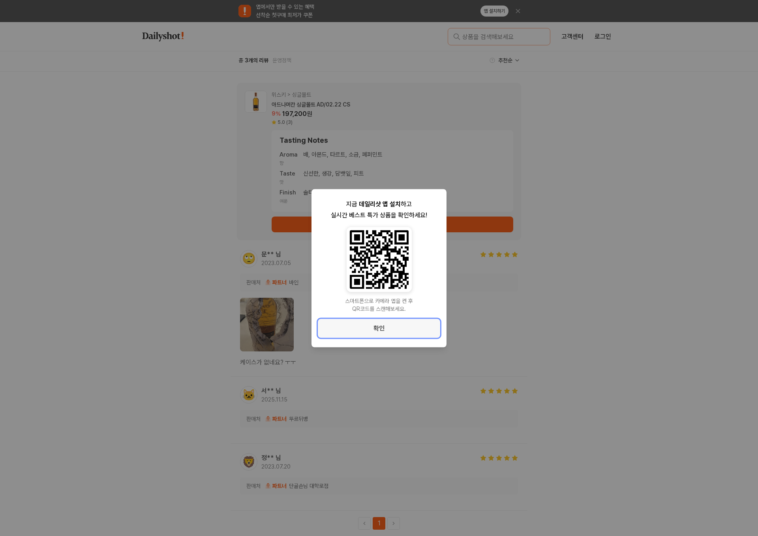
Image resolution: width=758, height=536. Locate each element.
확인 (379, 328)
